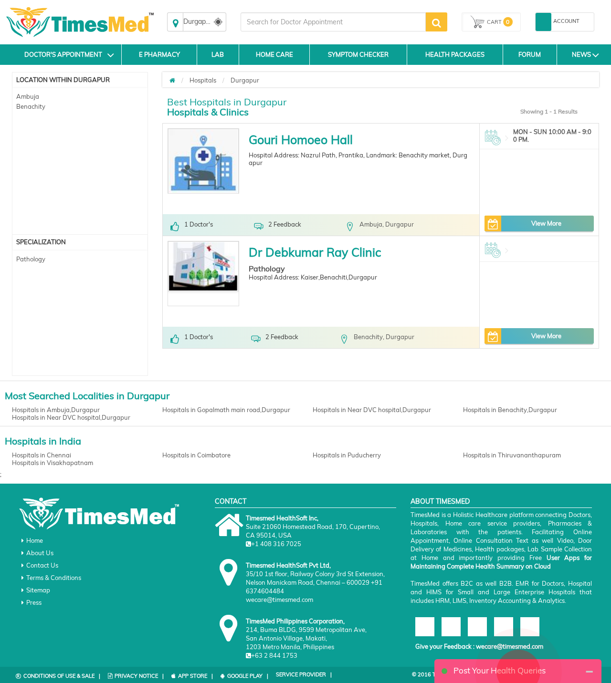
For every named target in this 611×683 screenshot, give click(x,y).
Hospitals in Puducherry (347, 455)
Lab (217, 54)
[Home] (172, 80)
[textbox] (333, 21)
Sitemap (38, 590)
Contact (230, 501)
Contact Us (42, 565)
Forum (529, 54)
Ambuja (27, 96)
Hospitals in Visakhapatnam (52, 462)
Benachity (30, 106)
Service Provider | (304, 674)
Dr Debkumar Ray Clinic (315, 252)
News (581, 54)
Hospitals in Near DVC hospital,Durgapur (372, 410)
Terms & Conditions (53, 577)
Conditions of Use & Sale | (61, 676)
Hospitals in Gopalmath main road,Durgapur (226, 410)
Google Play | (247, 676)
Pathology (30, 259)
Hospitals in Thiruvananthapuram (512, 455)
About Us (39, 553)
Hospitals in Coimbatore (196, 455)
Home (34, 540)
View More (546, 223)
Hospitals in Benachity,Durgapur (510, 410)
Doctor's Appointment (63, 54)
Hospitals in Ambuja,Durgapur (56, 410)
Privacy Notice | (139, 676)
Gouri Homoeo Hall (301, 139)
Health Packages (455, 54)
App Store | (195, 676)
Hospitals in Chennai (41, 455)
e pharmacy (159, 54)
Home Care (274, 54)
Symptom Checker (358, 54)
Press (34, 602)
